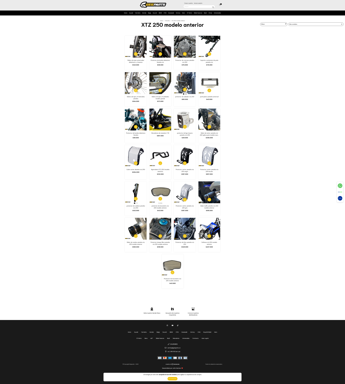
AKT (151, 338)
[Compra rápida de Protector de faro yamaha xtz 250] (185, 236)
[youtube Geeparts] (172, 325)
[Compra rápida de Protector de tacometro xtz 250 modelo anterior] (172, 272)
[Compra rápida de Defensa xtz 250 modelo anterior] (209, 236)
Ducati (155, 13)
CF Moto (189, 13)
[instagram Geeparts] (167, 325)
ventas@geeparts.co (173, 348)
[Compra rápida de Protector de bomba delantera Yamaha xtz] (160, 54)
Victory (178, 13)
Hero (183, 13)
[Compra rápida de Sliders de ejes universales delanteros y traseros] (136, 54)
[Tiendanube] (172, 364)
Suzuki (131, 13)
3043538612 (174, 344)
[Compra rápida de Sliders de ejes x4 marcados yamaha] (136, 90)
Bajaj (149, 13)
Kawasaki (171, 13)
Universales (217, 13)
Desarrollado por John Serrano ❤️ (172, 368)
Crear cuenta (188, 3)
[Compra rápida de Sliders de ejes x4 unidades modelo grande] (160, 90)
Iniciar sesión (198, 3)
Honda (144, 13)
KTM (165, 13)
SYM (199, 332)
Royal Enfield (207, 332)
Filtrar (263, 24)
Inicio (125, 13)
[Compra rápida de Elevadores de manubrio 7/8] (160, 126)
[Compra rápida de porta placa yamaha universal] (209, 90)
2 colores (160, 203)
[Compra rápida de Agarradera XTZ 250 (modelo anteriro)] (160, 163)
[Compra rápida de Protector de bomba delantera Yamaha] (136, 127)
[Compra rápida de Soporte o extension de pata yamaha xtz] (209, 54)
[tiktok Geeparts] (177, 325)
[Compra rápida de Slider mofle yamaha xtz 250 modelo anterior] (209, 199)
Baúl (205, 13)
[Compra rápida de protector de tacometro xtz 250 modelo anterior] (160, 199)
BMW (160, 13)
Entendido (172, 378)
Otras (210, 13)
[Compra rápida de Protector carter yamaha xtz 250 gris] (185, 199)
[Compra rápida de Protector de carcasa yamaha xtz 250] (185, 54)
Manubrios (176, 338)
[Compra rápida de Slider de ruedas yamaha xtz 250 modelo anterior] (136, 236)
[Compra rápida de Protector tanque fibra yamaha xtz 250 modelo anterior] (160, 236)
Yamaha (137, 13)
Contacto (195, 338)
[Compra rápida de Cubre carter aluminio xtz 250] (136, 163)
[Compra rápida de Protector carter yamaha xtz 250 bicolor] (209, 163)
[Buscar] (213, 7)
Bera (146, 338)
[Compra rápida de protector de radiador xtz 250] (185, 89)
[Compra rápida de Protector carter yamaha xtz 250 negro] (185, 163)
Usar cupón (205, 338)
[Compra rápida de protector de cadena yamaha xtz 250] (136, 199)
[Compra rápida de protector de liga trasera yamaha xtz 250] (185, 127)
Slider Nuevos (198, 13)
